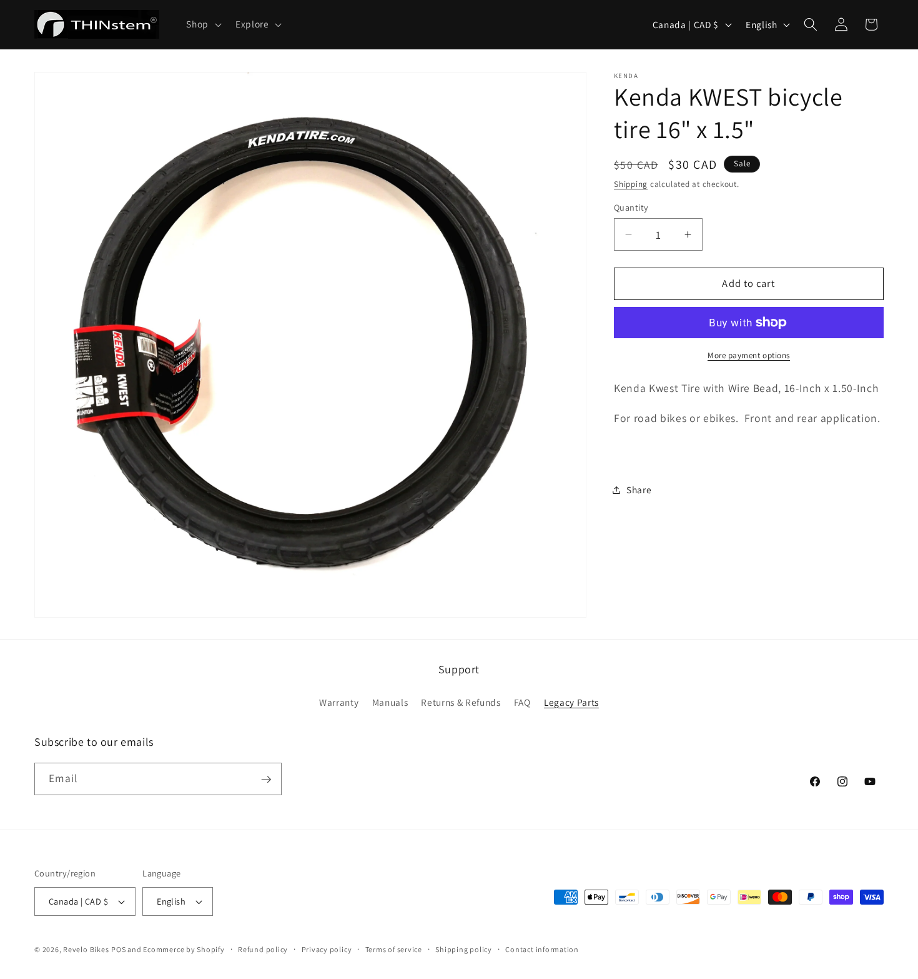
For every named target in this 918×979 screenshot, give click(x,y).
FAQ (522, 702)
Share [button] (638, 489)
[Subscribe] (266, 779)
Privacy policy (327, 949)
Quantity (631, 207)
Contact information (542, 949)
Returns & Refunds (460, 702)
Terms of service (393, 949)
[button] (202, 24)
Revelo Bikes (86, 949)
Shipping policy (463, 949)
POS (118, 949)
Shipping (631, 184)
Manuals (390, 702)
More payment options (749, 355)
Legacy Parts (571, 702)
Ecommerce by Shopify (183, 949)
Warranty (338, 702)
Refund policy (263, 949)
